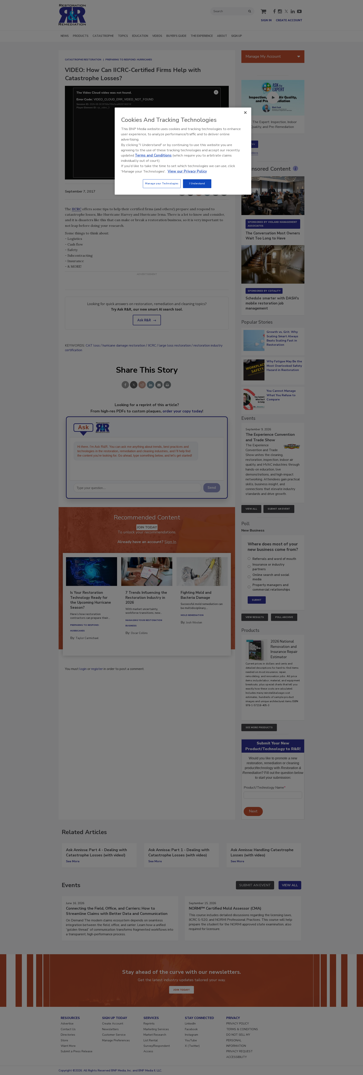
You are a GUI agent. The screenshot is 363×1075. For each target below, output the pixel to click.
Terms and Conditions (153, 155)
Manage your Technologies (161, 183)
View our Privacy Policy (187, 171)
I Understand (197, 183)
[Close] (245, 112)
